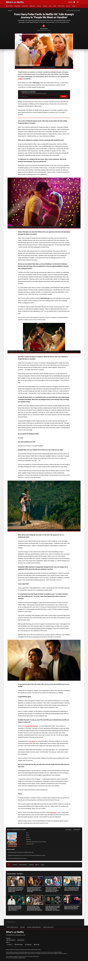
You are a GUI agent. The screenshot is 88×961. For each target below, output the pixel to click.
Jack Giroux (45, 28)
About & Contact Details (12, 927)
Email (38, 864)
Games (54, 6)
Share (43, 864)
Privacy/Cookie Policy (48, 927)
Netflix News (32, 6)
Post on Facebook (23, 864)
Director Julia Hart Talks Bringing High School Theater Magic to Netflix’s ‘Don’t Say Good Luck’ (71, 907)
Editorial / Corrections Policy (34, 927)
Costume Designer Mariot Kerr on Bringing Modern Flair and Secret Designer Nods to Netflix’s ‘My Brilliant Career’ (15, 889)
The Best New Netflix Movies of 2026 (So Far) (17, 858)
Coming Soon (17, 6)
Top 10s (68, 6)
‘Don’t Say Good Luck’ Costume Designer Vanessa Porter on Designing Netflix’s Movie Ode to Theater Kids (34, 889)
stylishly (20, 79)
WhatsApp (32, 864)
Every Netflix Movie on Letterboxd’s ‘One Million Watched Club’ (20, 852)
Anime (50, 6)
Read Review (77, 829)
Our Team (22, 927)
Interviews (39, 6)
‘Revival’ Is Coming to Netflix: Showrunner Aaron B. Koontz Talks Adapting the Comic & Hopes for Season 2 (14, 908)
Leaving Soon (25, 6)
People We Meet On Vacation (73, 10)
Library (73, 6)
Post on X (15, 864)
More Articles (68, 829)
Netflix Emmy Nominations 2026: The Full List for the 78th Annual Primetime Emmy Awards (26, 855)
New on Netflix (9, 6)
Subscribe (64, 96)
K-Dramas (45, 6)
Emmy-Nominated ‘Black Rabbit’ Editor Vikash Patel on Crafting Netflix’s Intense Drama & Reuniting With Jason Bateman (53, 908)
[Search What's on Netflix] (77, 2)
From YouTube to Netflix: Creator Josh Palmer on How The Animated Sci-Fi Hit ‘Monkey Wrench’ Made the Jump (53, 889)
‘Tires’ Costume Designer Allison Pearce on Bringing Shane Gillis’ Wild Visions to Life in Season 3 (71, 889)
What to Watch (61, 6)
